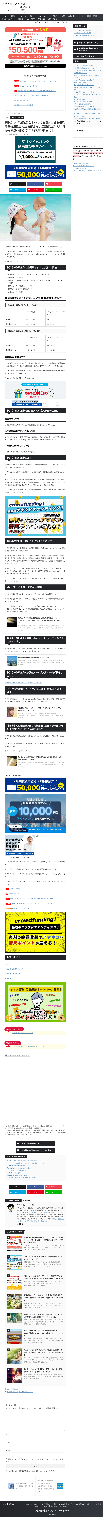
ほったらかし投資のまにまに (83, 102)
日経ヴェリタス (48, 1212)
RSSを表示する (14, 894)
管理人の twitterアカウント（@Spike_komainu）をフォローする (32, 898)
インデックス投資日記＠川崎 (16, 1165)
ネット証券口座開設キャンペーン (83, 166)
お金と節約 (71, 16)
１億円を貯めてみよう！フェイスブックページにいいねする (32, 903)
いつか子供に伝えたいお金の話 (16, 1170)
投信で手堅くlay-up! (13, 1173)
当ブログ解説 (31, 19)
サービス (81, 16)
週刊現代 (28, 1212)
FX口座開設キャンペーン (81, 168)
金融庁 (7, 964)
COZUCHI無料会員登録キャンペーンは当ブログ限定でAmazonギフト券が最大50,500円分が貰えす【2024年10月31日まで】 (43, 1239)
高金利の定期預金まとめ (21, 100)
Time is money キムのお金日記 (84, 106)
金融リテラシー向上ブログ (82, 33)
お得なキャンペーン (8, 19)
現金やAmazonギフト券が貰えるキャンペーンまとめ (38, 81)
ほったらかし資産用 (80, 116)
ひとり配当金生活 (80, 99)
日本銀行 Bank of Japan (13, 974)
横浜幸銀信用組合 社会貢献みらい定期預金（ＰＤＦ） (23, 683)
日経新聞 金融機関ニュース (14, 969)
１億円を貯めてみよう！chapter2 (51, 1510)
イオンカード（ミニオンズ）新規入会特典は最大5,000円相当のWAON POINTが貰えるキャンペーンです (43, 1333)
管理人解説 (41, 19)
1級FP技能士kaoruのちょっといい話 (18, 1168)
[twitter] (18, 1224)
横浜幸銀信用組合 (24, 1392)
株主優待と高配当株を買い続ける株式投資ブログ (22, 1161)
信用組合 (9, 1389)
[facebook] (20, 1224)
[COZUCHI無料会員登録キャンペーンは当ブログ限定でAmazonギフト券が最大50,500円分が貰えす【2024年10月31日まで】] (35, 47)
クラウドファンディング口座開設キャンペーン (87, 170)
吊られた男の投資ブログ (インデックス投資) (21, 1177)
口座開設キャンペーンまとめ (23, 105)
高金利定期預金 (92, 16)
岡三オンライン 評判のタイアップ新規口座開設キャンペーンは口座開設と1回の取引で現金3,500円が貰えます (43, 1352)
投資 (31, 16)
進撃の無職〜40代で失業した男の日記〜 (87, 118)
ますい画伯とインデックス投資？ (84, 92)
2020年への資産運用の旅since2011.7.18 (87, 114)
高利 (31, 1392)
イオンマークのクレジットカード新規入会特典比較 (30, 96)
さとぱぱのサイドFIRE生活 (82, 30)
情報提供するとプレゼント (20, 908)
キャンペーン (22, 16)
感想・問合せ (52, 19)
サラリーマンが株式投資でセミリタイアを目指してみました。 (26, 1163)
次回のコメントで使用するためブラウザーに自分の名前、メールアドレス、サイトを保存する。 (35, 1460)
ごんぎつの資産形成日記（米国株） (85, 35)
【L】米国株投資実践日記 (82, 104)
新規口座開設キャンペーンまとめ (22, 1033)
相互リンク (9, 978)
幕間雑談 (21, 19)
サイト (8, 1451)
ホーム (4, 16)
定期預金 (12, 16)
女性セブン (35, 1212)
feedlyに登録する (16, 889)
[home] (22, 1224)
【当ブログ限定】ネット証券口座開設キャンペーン (28, 1046)
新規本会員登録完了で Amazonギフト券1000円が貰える (37, 91)
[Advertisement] (22, 1075)
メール (8, 1442)
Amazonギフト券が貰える (29, 86)
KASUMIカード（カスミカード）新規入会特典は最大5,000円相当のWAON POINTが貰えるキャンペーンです (43, 1297)
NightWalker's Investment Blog (17, 1175)
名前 (7, 1434)
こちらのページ (93, 121)
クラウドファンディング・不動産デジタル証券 (50, 16)
